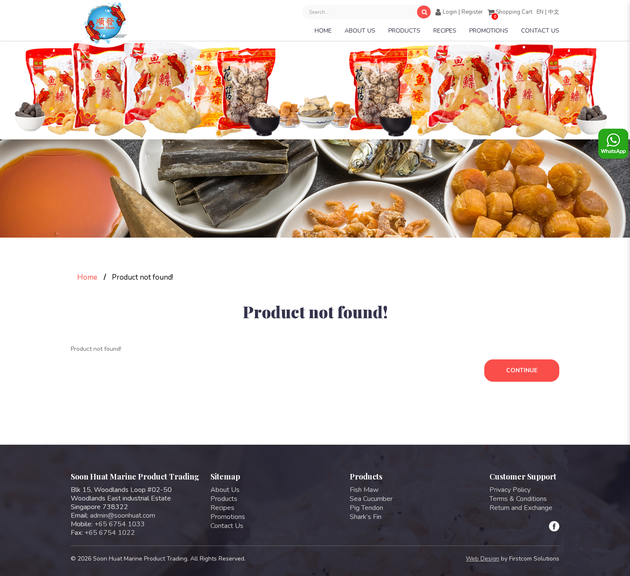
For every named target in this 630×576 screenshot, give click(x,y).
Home (87, 277)
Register (472, 12)
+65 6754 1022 (109, 532)
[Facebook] (554, 526)
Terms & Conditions (518, 499)
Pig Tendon (366, 508)
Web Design (482, 559)
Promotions (227, 517)
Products (223, 499)
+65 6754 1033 (119, 524)
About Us (225, 490)
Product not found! (142, 277)
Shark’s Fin (365, 517)
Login (450, 12)
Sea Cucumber (371, 499)
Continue (521, 370)
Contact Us (226, 526)
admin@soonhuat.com (122, 515)
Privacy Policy (510, 490)
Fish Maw (364, 490)
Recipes (222, 508)
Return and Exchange (520, 508)
